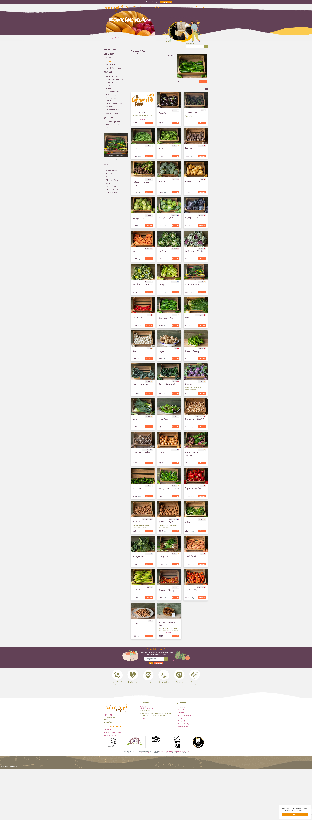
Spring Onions (164, 557)
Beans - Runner (165, 149)
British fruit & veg (112, 124)
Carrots (136, 251)
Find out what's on (165, 2)
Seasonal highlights (113, 121)
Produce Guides (111, 186)
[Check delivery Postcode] (166, 659)
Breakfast (109, 106)
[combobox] (195, 46)
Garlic (135, 351)
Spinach (188, 522)
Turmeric (136, 623)
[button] (132, 7)
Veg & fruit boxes (112, 58)
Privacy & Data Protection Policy (112, 732)
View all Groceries (112, 113)
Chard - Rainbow (192, 284)
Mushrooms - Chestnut (194, 419)
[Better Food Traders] (177, 742)
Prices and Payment (113, 180)
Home (108, 38)
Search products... (191, 43)
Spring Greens (138, 556)
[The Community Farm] (114, 8)
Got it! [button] (295, 814)
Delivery (109, 183)
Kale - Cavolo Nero (141, 384)
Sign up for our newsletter (114, 726)
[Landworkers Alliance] (156, 739)
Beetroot (189, 148)
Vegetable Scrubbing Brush (167, 623)
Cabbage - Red (191, 218)
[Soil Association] (114, 742)
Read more (143, 119)
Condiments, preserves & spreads (115, 99)
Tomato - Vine (191, 590)
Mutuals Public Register (147, 753)
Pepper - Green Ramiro (169, 489)
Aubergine (162, 113)
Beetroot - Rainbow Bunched (141, 183)
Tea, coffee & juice (112, 109)
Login (151, 663)
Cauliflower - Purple (194, 251)
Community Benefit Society (183, 751)
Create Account (158, 663)
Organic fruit (110, 64)
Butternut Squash (192, 182)
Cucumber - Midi (166, 318)
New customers (111, 170)
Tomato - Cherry (166, 590)
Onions (161, 452)
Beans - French (139, 149)
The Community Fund (141, 112)
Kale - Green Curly (167, 384)
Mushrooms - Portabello (142, 452)
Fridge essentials (112, 82)
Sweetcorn (137, 590)
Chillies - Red (138, 317)
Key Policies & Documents (110, 735)
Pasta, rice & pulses (113, 95)
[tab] (116, 159)
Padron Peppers (139, 489)
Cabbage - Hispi (139, 218)
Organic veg (128, 38)
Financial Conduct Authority (166, 751)
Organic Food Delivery (117, 38)
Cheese (108, 85)
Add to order (203, 81)
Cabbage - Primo (166, 218)
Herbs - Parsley (192, 351)
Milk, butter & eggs (112, 76)
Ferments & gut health (114, 103)
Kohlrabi (188, 384)
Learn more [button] (300, 810)
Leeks (135, 419)
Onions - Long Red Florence (192, 454)
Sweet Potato (191, 556)
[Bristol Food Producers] (135, 741)
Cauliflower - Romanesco (143, 284)
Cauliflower (163, 251)
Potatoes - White (166, 522)
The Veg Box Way (112, 189)
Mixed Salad (163, 419)
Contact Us (108, 729)
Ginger (161, 351)
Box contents (110, 174)
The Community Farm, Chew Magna (149, 709)
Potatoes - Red (139, 522)
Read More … (143, 718)
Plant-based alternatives (115, 79)
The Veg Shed (144, 707)
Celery (161, 284)
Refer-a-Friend (111, 192)
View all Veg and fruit (113, 68)
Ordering (109, 177)
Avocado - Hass (191, 112)
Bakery (108, 88)
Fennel (187, 317)
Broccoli (162, 182)
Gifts (107, 128)
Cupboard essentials (113, 92)
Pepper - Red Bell (193, 488)
